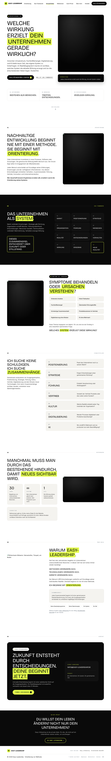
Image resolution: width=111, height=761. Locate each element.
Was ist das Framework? (44, 77)
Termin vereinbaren (23, 692)
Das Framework (38, 3)
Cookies (98, 757)
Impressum (83, 757)
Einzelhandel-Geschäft (97, 750)
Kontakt (87, 3)
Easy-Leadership (15, 3)
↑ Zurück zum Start (74, 757)
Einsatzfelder (50, 3)
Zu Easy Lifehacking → (55, 740)
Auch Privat (70, 3)
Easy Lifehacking (64, 610)
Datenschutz (91, 757)
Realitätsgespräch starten (20, 77)
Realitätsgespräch (99, 3)
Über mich (79, 3)
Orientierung (27, 3)
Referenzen (60, 3)
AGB (103, 757)
